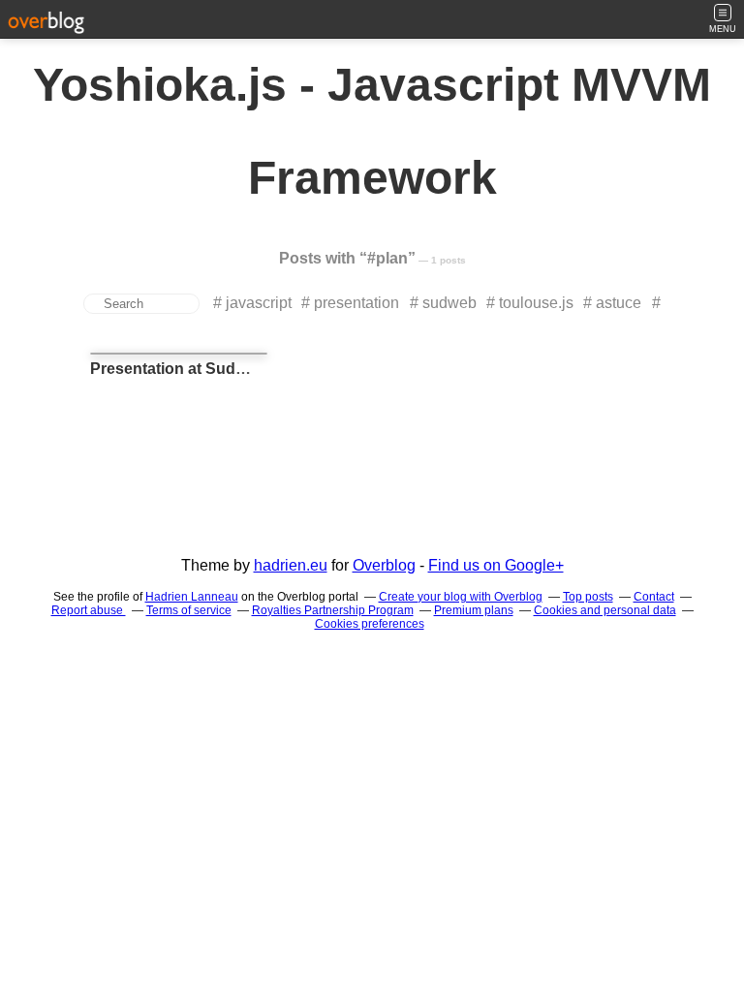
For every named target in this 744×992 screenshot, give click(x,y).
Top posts (588, 597)
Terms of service (189, 610)
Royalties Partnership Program (333, 610)
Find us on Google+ (496, 565)
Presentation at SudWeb (179, 368)
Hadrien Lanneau (191, 597)
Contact (654, 597)
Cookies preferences (369, 624)
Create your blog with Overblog (460, 597)
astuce (618, 302)
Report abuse (88, 610)
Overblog (384, 565)
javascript (258, 302)
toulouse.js (536, 302)
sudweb (449, 302)
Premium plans (473, 610)
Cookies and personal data (605, 610)
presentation (356, 302)
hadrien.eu (290, 565)
